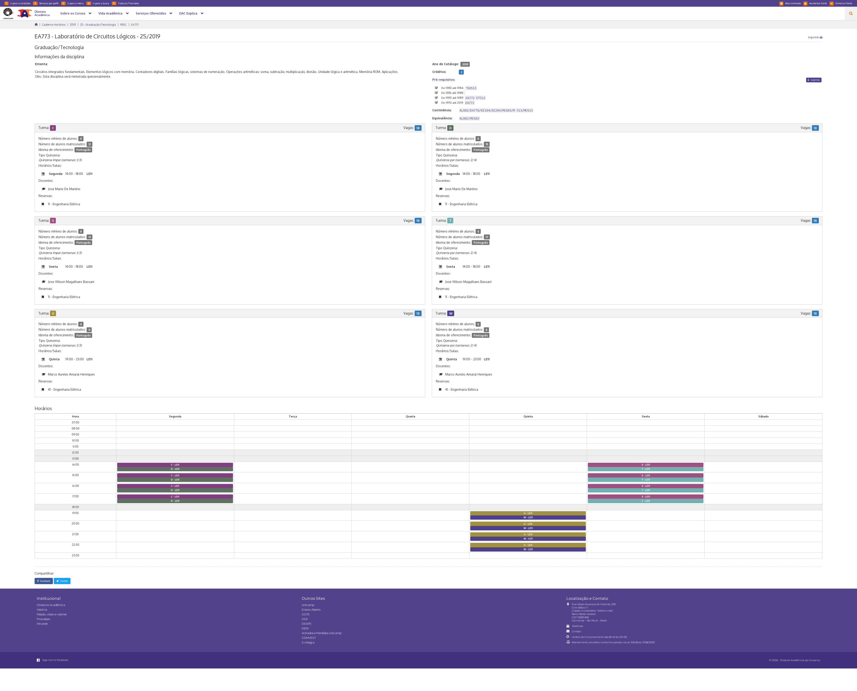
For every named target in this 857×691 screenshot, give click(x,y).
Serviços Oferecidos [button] (151, 13)
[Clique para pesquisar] (851, 13)
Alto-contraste (793, 3)
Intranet (42, 623)
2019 (73, 24)
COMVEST (309, 637)
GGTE (306, 614)
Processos (43, 619)
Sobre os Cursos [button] (72, 13)
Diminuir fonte (843, 3)
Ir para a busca (98, 3)
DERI (305, 628)
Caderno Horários (53, 24)
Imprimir (814, 37)
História (42, 609)
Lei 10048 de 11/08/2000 (641, 642)
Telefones (577, 626)
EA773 (135, 24)
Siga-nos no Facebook (55, 660)
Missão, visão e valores (52, 614)
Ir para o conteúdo (18, 3)
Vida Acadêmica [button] (110, 13)
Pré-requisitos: (443, 79)
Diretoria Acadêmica (51, 605)
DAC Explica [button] (188, 13)
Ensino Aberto (311, 609)
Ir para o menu (73, 3)
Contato (576, 631)
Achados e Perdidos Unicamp (321, 633)
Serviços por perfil (46, 3)
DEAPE (307, 623)
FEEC (123, 24)
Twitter (63, 581)
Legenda (815, 79)
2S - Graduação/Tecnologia (98, 24)
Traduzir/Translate (126, 3)
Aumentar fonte (818, 3)
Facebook (44, 581)
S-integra (308, 642)
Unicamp (308, 605)
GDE (305, 619)
